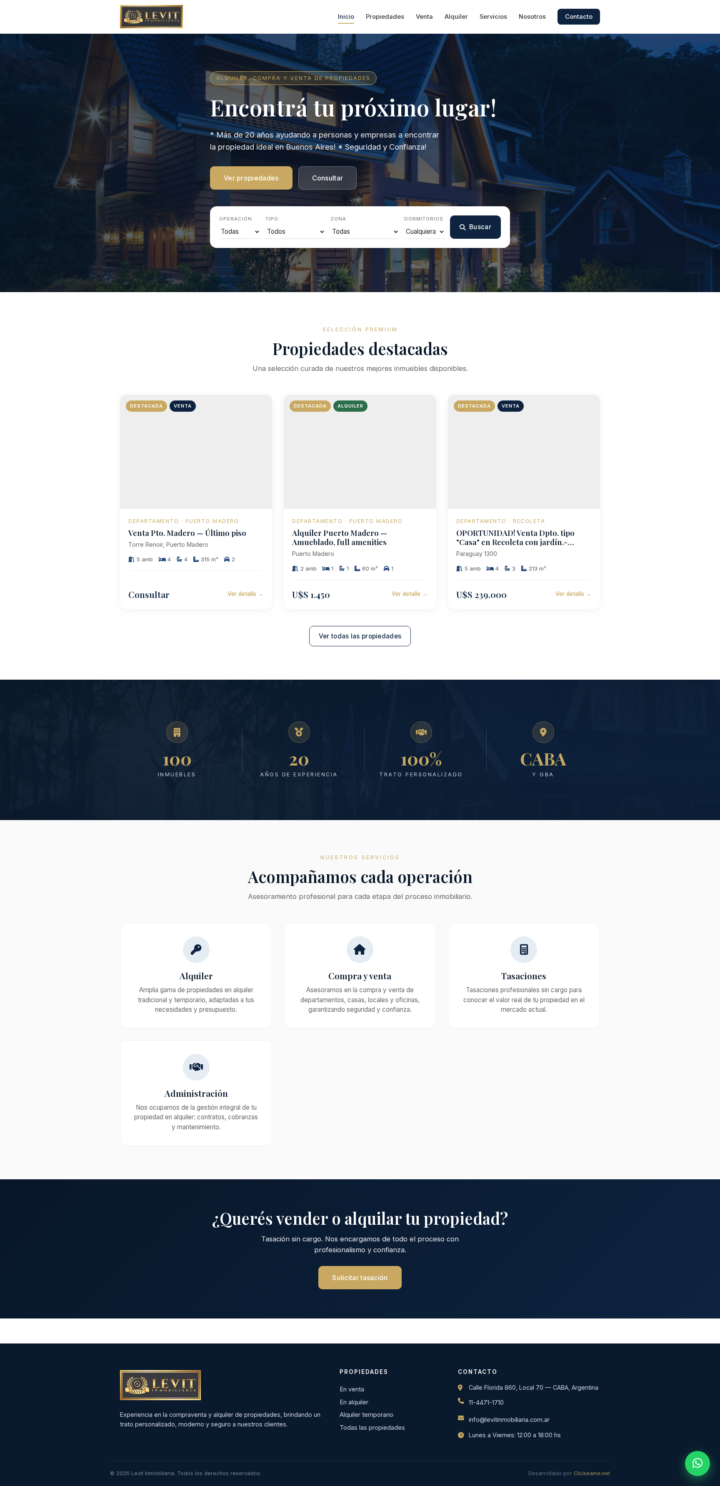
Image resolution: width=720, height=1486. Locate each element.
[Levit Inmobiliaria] (151, 16)
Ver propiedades (251, 178)
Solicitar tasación (360, 1277)
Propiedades (385, 16)
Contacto (578, 16)
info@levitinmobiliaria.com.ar (509, 1419)
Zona (338, 219)
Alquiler (456, 16)
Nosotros (532, 16)
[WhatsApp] (697, 1463)
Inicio (346, 16)
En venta (352, 1389)
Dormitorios (423, 219)
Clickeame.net (592, 1473)
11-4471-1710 (486, 1402)
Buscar (480, 227)
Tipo (271, 219)
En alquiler (354, 1402)
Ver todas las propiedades (360, 636)
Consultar (327, 178)
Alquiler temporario (366, 1414)
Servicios (493, 16)
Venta (424, 16)
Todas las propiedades (372, 1427)
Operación (235, 219)
